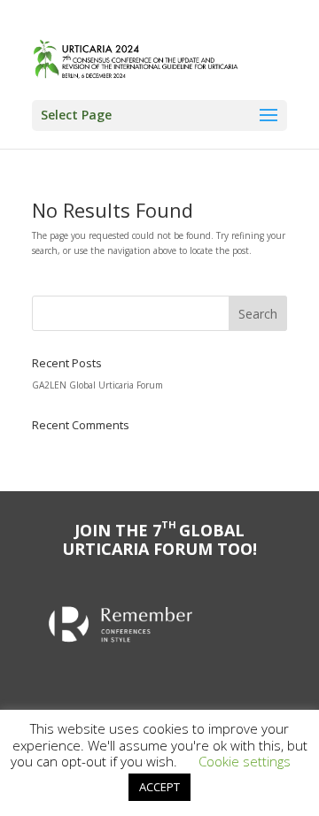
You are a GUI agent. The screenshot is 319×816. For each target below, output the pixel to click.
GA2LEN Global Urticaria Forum (97, 385)
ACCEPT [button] (159, 787)
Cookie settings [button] (244, 761)
